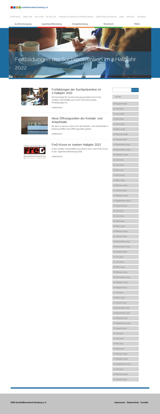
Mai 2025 (119, 170)
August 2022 (121, 287)
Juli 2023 (119, 257)
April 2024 (119, 221)
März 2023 (120, 267)
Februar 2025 (121, 185)
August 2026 (121, 103)
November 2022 (122, 277)
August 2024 (121, 206)
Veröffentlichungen (106, 17)
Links (121, 17)
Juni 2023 (119, 262)
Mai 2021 (119, 343)
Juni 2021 (119, 338)
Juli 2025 (119, 160)
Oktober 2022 (121, 282)
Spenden (141, 17)
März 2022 (120, 297)
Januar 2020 (121, 379)
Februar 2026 (121, 134)
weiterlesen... (57, 107)
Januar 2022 (120, 303)
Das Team (39, 17)
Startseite (15, 17)
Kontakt (131, 17)
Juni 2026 (119, 114)
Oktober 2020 (121, 359)
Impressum (119, 402)
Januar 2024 (121, 236)
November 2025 (122, 149)
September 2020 (123, 364)
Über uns (27, 17)
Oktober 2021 (121, 318)
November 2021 (122, 313)
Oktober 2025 (121, 155)
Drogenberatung (80, 24)
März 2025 (120, 180)
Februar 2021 (121, 354)
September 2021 (122, 323)
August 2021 (121, 328)
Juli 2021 (119, 333)
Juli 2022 (119, 292)
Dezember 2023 (122, 241)
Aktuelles (51, 17)
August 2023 (121, 252)
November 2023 (122, 246)
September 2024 (123, 200)
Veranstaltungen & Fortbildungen (76, 17)
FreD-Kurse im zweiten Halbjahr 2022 (76, 144)
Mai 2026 (119, 119)
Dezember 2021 (122, 308)
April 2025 (119, 175)
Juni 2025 (119, 165)
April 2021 (119, 349)
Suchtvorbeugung (23, 24)
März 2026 (120, 129)
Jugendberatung (51, 24)
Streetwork (109, 24)
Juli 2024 (119, 211)
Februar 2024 (121, 231)
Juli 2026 (119, 109)
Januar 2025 (121, 190)
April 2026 (120, 124)
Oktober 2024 (121, 195)
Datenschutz (133, 402)
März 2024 (120, 226)
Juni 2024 (119, 216)
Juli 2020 (119, 369)
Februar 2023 (121, 272)
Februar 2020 (121, 374)
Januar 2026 (121, 139)
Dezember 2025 (122, 144)
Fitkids (137, 24)
